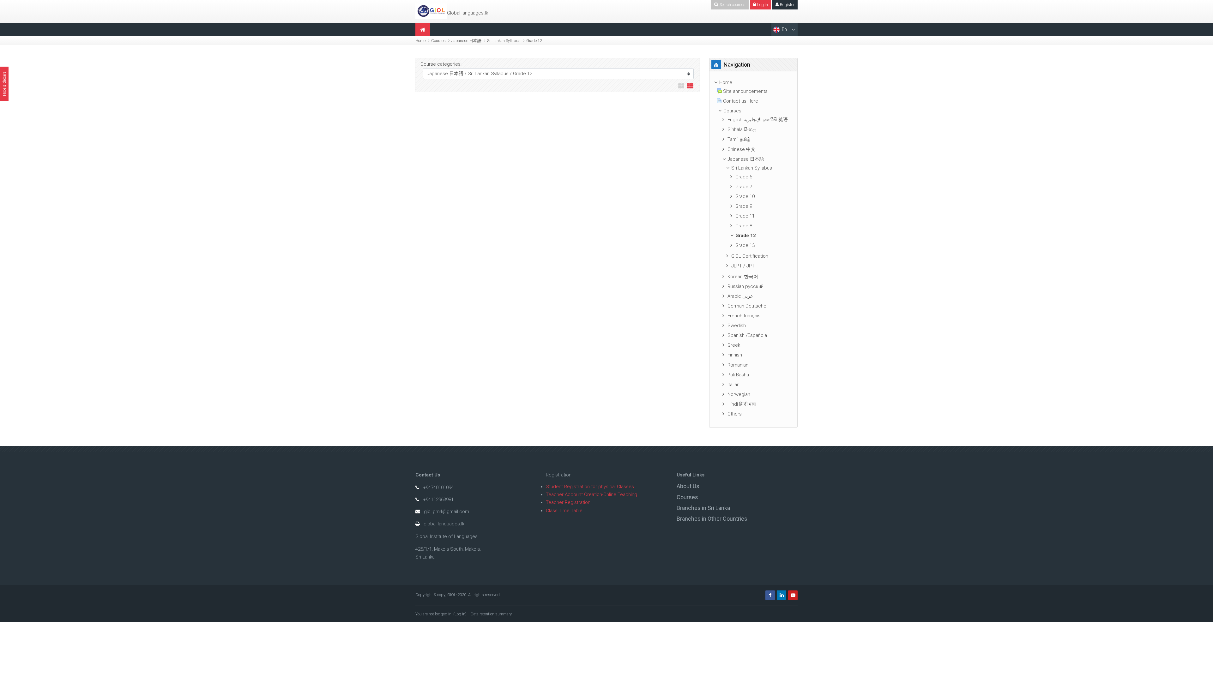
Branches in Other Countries (712, 518)
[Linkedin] (781, 595)
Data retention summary (491, 614)
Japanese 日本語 (466, 40)
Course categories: (441, 64)
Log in (460, 614)
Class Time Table (564, 510)
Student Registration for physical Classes (590, 486)
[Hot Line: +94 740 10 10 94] (431, 11)
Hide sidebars (4, 83)
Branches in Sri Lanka (703, 508)
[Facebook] (770, 595)
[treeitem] (753, 83)
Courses (438, 40)
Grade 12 (534, 40)
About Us (688, 486)
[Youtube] (793, 595)
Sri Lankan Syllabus (504, 40)
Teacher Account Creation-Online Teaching (591, 494)
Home (420, 40)
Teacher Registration (568, 502)
